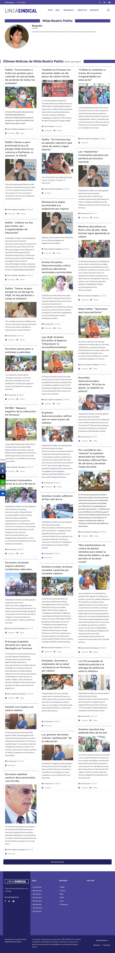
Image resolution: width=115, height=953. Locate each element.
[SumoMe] (3, 493)
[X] (3, 476)
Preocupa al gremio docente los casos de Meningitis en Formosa (18, 645)
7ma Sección (37, 908)
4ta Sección (37, 897)
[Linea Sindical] (22, 10)
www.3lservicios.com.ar (13, 942)
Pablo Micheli (57, 474)
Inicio (50, 10)
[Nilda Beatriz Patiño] (17, 37)
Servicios (96, 945)
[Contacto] (109, 2)
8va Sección (37, 911)
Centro (62, 890)
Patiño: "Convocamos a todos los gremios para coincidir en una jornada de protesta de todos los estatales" (20, 76)
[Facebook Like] (3, 465)
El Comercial (84, 213)
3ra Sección (37, 894)
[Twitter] (105, 2)
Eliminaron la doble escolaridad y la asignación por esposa (55, 205)
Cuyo (62, 901)
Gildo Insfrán (58, 109)
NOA (62, 897)
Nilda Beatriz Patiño (86, 190)
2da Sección (37, 890)
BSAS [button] (57, 10)
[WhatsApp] (3, 482)
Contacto (106, 945)
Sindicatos (82, 10)
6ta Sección (37, 904)
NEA (61, 894)
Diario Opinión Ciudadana (16, 129)
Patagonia (64, 904)
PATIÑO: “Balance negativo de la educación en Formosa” (20, 411)
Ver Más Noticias (57, 862)
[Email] (3, 488)
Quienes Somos (101, 940)
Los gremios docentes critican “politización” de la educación (57, 738)
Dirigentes (94, 10)
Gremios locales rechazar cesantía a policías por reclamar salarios (57, 570)
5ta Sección (37, 901)
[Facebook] (100, 2)
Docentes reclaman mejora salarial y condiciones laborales (18, 566)
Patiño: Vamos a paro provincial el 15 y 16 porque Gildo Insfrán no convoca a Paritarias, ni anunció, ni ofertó (19, 149)
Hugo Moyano (63, 465)
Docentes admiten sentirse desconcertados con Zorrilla (20, 777)
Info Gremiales (49, 126)
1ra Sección (37, 887)
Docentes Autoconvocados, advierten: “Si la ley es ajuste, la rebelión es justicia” (91, 384)
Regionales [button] (68, 10)
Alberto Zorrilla (101, 202)
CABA (62, 887)
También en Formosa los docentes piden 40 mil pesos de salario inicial (56, 73)
